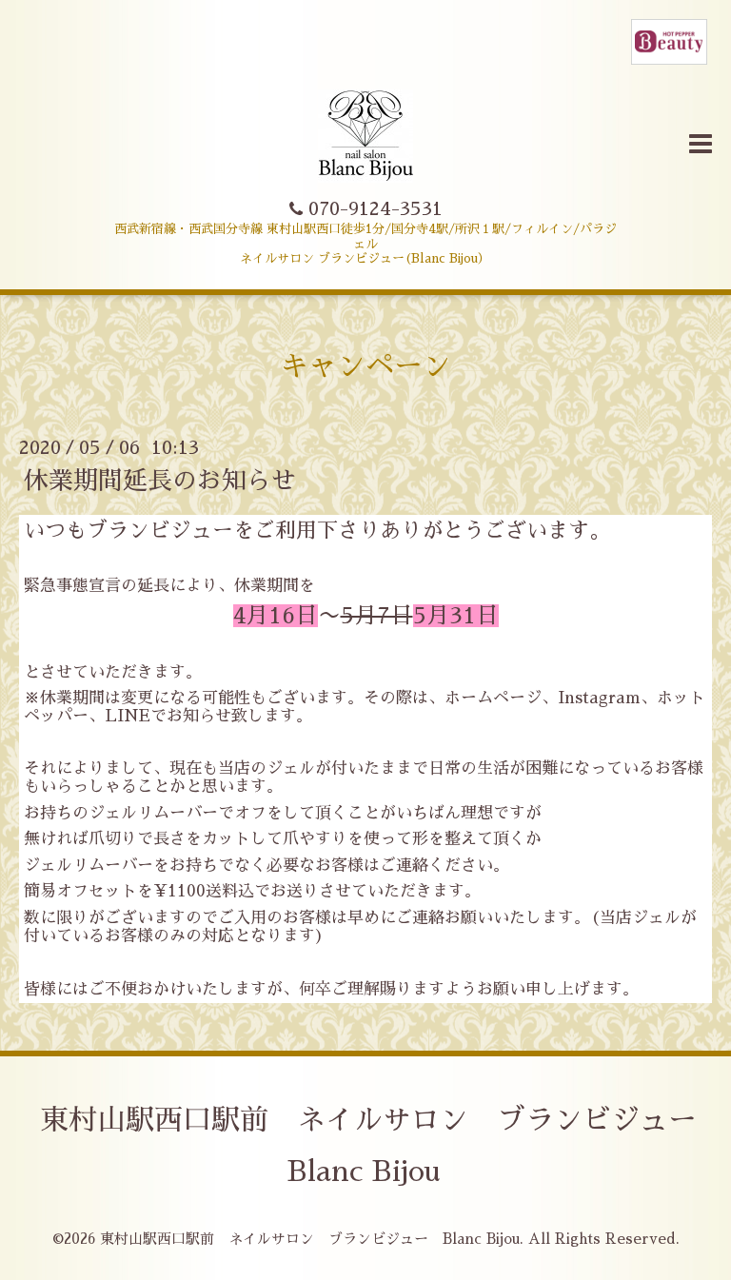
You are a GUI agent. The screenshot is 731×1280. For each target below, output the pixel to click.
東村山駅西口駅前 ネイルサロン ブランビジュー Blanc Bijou (310, 1238)
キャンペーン (365, 366)
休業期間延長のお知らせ (160, 480)
